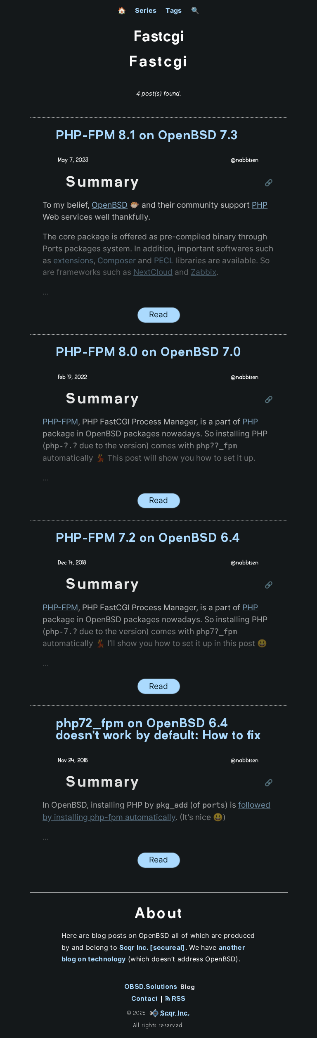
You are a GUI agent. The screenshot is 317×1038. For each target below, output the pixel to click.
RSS (177, 999)
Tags (174, 10)
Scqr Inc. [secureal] (152, 947)
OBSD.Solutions (150, 987)
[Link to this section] (269, 183)
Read (158, 314)
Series (145, 10)
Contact (144, 999)
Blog (187, 987)
